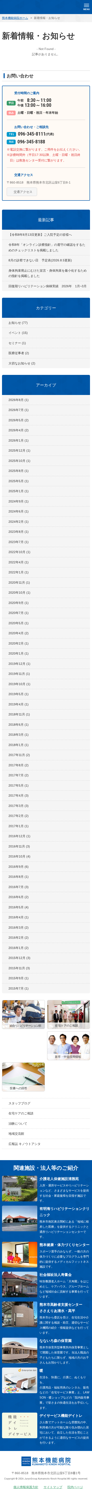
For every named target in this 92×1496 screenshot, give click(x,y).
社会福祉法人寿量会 (56, 1275)
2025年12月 (19, 450)
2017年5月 (18, 785)
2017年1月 (18, 826)
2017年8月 (18, 765)
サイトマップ (53, 1487)
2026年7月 (18, 410)
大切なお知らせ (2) (21, 363)
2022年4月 (18, 562)
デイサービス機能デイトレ (61, 1415)
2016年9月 (18, 866)
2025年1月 (18, 491)
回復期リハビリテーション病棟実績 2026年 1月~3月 (47, 286)
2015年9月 (18, 978)
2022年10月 (19, 552)
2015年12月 (19, 958)
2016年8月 (18, 876)
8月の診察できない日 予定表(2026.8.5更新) (40, 260)
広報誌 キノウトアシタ (24, 1144)
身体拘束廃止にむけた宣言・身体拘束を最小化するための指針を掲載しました (47, 273)
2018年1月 (18, 745)
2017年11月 (19, 755)
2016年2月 (18, 937)
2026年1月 (18, 440)
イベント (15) (18, 333)
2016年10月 (19, 856)
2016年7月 (18, 887)
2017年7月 (18, 775)
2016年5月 (18, 907)
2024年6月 (18, 511)
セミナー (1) (17, 343)
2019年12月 (19, 663)
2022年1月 (18, 572)
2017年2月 (18, 816)
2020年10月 (19, 592)
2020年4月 (18, 633)
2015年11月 (19, 968)
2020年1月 (18, 653)
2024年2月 (18, 521)
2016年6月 (18, 897)
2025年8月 (18, 471)
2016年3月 (18, 927)
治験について (17, 1123)
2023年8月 (18, 531)
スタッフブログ (19, 1103)
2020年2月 (18, 643)
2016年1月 (18, 948)
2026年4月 (18, 430)
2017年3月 (18, 806)
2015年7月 (18, 988)
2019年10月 (19, 684)
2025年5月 (18, 481)
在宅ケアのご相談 (20, 1113)
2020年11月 (19, 582)
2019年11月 (19, 674)
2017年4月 (18, 795)
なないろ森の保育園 (56, 1341)
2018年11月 (19, 714)
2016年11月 (19, 846)
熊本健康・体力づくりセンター (65, 1245)
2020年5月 (18, 623)
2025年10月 (19, 461)
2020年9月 (18, 603)
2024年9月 (18, 501)
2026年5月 (18, 420)
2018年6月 (18, 724)
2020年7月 (18, 613)
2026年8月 (18, 400)
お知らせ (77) (18, 322)
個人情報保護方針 (25, 1487)
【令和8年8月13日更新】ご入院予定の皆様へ (40, 234)
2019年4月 (18, 704)
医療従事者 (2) (18, 353)
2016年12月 (19, 836)
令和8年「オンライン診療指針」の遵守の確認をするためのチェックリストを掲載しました (46, 247)
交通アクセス (23, 192)
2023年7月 (18, 542)
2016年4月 (18, 917)
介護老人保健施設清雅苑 (59, 1179)
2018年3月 (18, 734)
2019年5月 (18, 694)
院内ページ (75, 1487)
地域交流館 (16, 1133)
